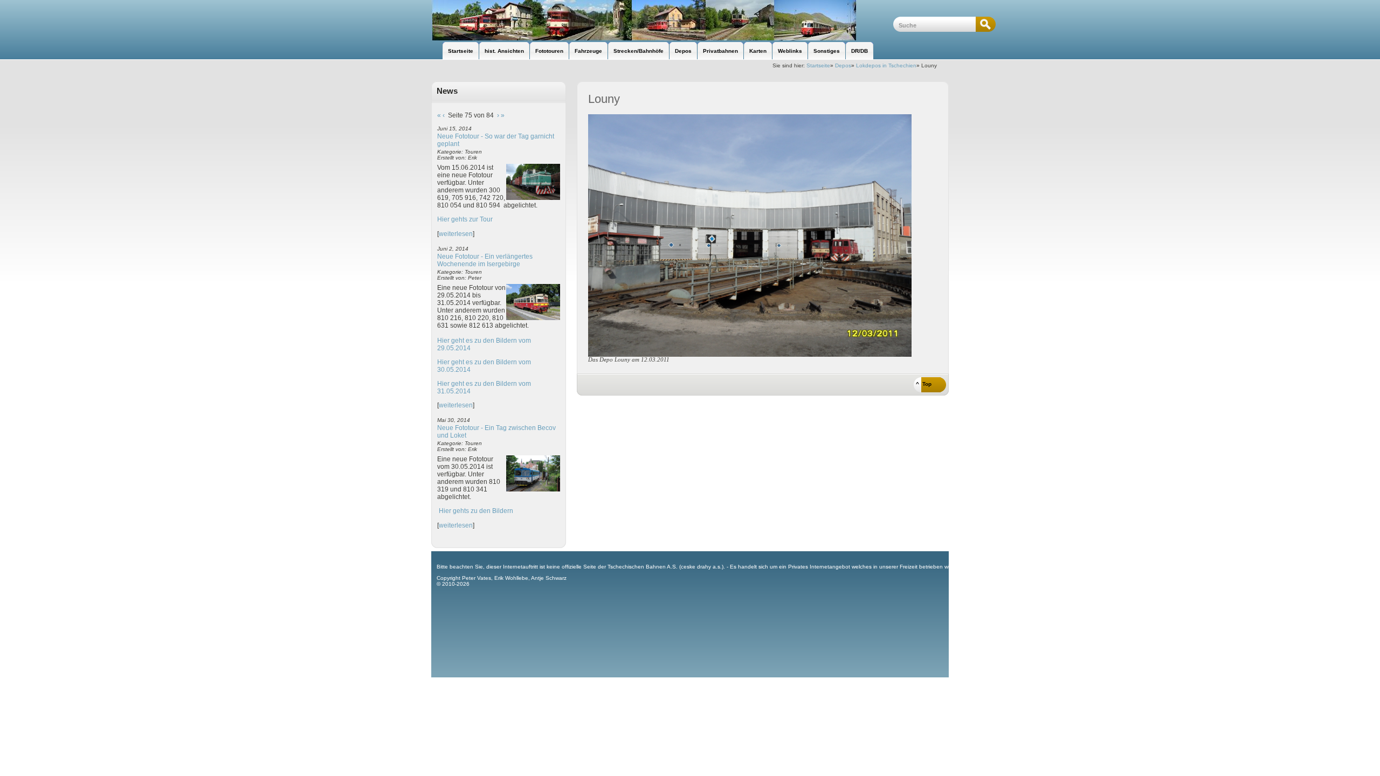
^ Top (924, 384)
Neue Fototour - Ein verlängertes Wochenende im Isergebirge (485, 260)
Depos (843, 65)
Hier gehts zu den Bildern (476, 511)
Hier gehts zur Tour (465, 219)
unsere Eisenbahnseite (662, 20)
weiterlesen (456, 234)
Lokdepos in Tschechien (886, 65)
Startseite (818, 65)
